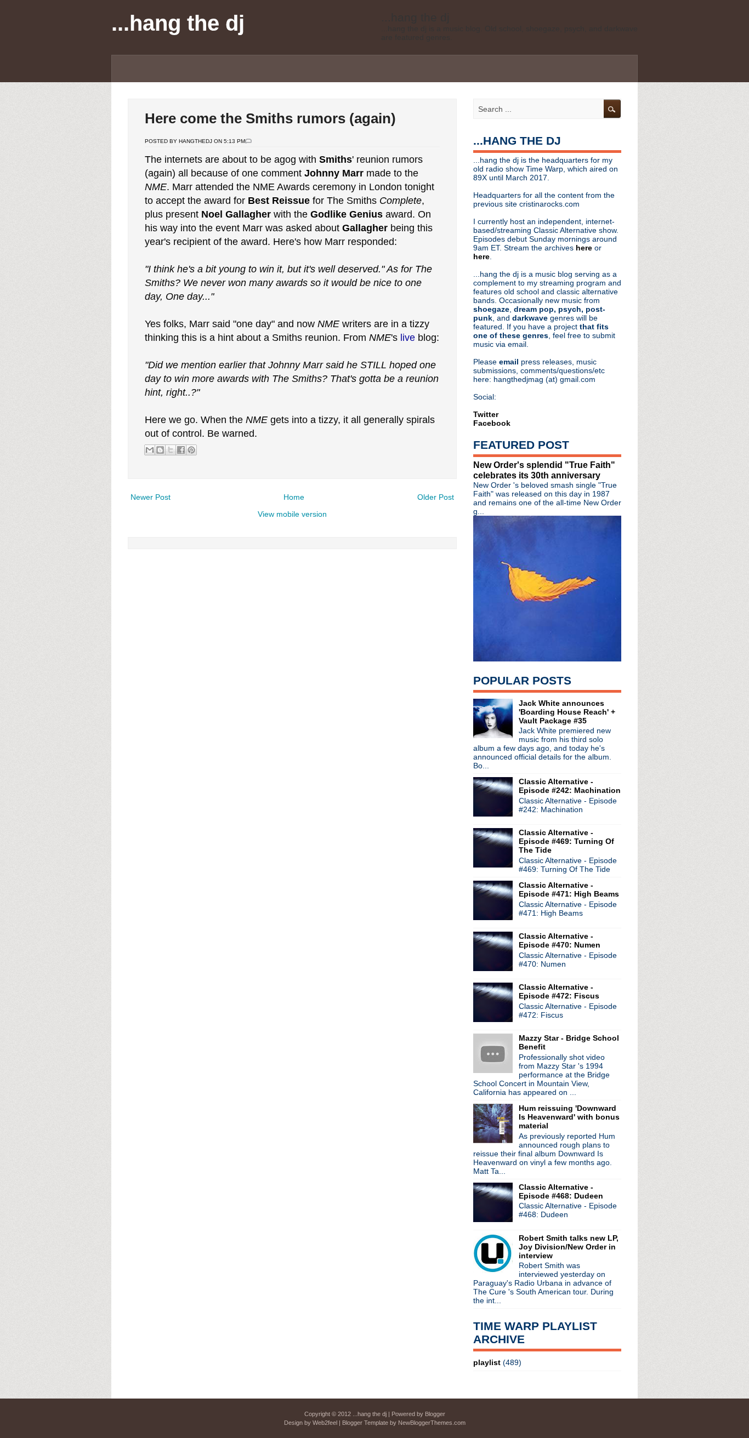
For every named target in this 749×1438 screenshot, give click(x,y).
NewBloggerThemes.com (432, 1422)
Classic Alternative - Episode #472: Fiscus (559, 991)
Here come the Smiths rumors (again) (270, 118)
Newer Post (150, 497)
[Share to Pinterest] (191, 449)
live (409, 337)
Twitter (485, 414)
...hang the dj (178, 23)
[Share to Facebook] (180, 449)
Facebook (491, 423)
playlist (487, 1362)
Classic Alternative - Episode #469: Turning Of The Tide (566, 841)
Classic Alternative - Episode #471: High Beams (569, 889)
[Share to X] (170, 449)
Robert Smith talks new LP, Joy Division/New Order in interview (569, 1247)
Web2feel (325, 1422)
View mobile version (292, 514)
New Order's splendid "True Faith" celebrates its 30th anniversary (544, 470)
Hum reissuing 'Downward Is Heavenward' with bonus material (569, 1117)
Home (293, 497)
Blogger (435, 1414)
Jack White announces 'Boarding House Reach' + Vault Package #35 (567, 712)
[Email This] (149, 449)
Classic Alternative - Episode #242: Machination (570, 786)
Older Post (435, 497)
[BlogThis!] (160, 449)
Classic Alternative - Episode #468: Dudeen (561, 1191)
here (585, 247)
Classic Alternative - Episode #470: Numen (559, 940)
